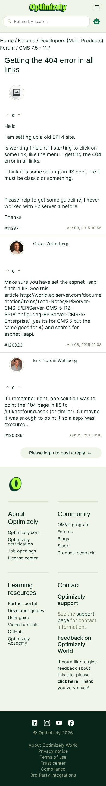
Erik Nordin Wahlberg (55, 360)
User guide (19, 617)
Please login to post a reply (60, 453)
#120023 (13, 345)
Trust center (53, 763)
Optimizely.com (24, 532)
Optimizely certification (20, 541)
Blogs (63, 538)
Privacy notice (53, 751)
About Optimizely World (53, 745)
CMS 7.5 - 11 (33, 48)
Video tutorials (23, 624)
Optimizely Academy (19, 641)
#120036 (13, 435)
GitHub (15, 631)
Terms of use (53, 757)
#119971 (12, 228)
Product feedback (76, 552)
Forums (26, 40)
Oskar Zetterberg (50, 243)
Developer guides (26, 610)
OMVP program (73, 524)
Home (7, 40)
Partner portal (22, 603)
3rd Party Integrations (53, 775)
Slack (63, 545)
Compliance (53, 769)
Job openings (22, 551)
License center (23, 558)
